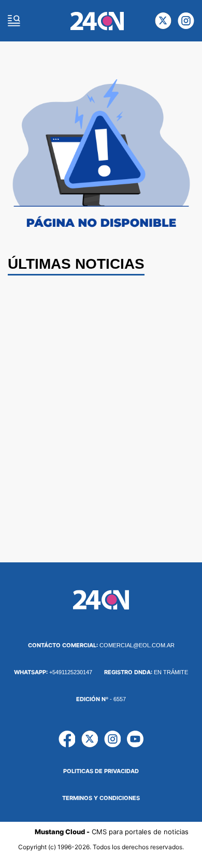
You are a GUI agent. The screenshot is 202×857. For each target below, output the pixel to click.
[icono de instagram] (186, 20)
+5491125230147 (53, 672)
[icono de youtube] (135, 739)
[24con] (97, 21)
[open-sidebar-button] (14, 20)
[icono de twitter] (163, 20)
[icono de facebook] (67, 739)
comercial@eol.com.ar (101, 645)
